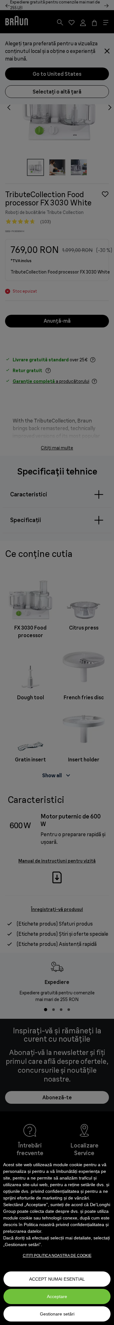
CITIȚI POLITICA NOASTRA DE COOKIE (57, 1255)
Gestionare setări (57, 1313)
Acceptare (57, 1296)
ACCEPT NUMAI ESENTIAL (57, 1279)
